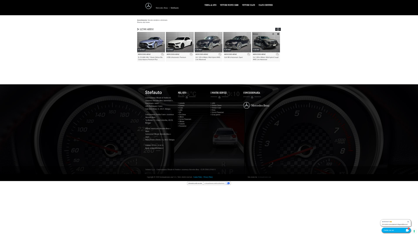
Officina (181, 121)
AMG (180, 110)
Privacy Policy (208, 177)
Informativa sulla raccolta (195, 183)
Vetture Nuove (217, 105)
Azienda (182, 103)
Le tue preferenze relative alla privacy (214, 183)
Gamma (181, 105)
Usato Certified (266, 5)
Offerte (181, 117)
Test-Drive (182, 114)
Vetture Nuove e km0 (229, 5)
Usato (181, 107)
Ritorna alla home (143, 22)
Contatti (182, 123)
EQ (180, 112)
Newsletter (182, 126)
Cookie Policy (197, 177)
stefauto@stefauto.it (156, 148)
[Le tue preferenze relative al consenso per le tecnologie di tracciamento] (414, 231)
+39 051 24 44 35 (157, 145)
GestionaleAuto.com (264, 177)
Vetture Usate (248, 5)
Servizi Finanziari (185, 119)
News (213, 110)
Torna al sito (210, 5)
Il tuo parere (216, 114)
